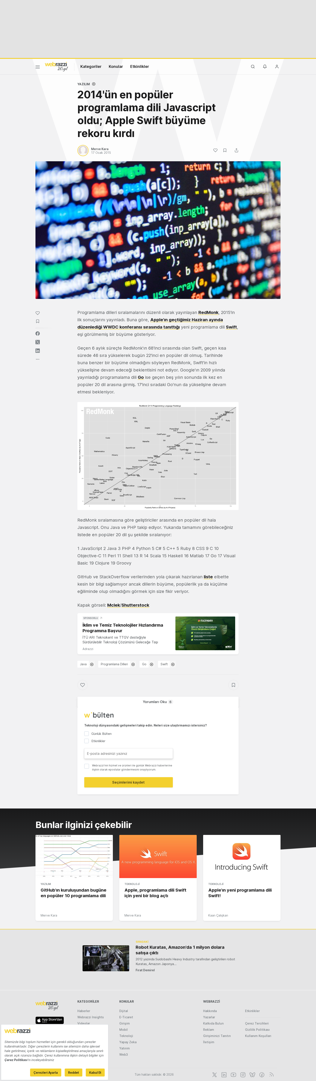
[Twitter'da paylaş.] (37, 342)
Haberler (83, 1011)
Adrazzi (88, 649)
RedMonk (208, 312)
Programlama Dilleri (114, 664)
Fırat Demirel (145, 970)
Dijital (123, 1011)
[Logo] (56, 66)
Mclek (113, 605)
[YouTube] (233, 1074)
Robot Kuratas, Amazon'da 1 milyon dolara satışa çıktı (180, 950)
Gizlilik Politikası (257, 1029)
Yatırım (124, 1048)
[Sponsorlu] (205, 633)
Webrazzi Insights (90, 1017)
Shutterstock (135, 605)
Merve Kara (49, 915)
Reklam (208, 1029)
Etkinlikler (139, 66)
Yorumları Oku (157, 702)
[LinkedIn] (223, 1074)
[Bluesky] (252, 1074)
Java (83, 664)
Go (144, 664)
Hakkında (210, 1011)
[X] (214, 1074)
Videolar (83, 1023)
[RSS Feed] (270, 1074)
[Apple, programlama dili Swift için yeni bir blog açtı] (158, 856)
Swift (231, 327)
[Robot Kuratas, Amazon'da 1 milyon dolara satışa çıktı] (106, 958)
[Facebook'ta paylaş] (37, 333)
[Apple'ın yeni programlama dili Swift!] (242, 856)
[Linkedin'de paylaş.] (37, 351)
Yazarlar (209, 1017)
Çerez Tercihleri (257, 1023)
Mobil (123, 1029)
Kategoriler (90, 66)
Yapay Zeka (128, 1042)
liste (208, 576)
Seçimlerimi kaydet (128, 782)
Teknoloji (132, 884)
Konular (116, 66)
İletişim (208, 1042)
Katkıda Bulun (213, 1023)
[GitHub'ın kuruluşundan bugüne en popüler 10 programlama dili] (74, 856)
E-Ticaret (126, 1017)
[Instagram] (242, 1074)
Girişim (124, 1023)
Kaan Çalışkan (218, 915)
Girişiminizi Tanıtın (217, 1036)
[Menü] (37, 67)
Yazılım (83, 84)
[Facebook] (261, 1074)
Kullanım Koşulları (258, 1036)
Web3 (123, 1054)
